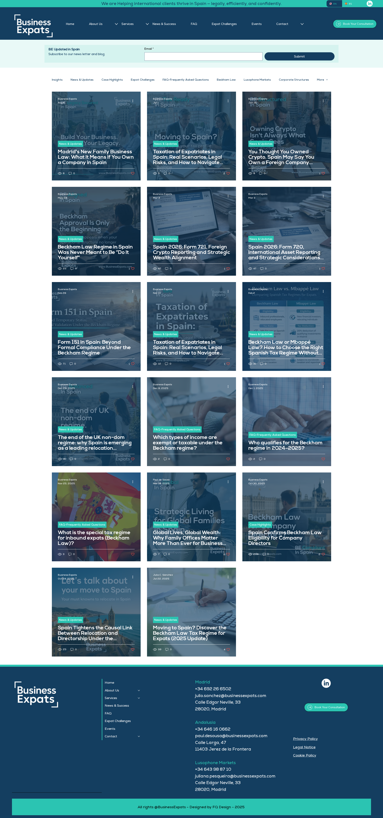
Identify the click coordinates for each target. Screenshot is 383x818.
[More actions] (134, 100)
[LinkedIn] (370, 4)
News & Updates (82, 79)
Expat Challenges (143, 79)
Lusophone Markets (257, 79)
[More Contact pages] (302, 24)
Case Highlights (112, 79)
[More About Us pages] (116, 24)
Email (149, 49)
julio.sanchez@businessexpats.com (230, 695)
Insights (57, 79)
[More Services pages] (147, 24)
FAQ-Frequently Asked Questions (186, 79)
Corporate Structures (294, 79)
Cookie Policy (304, 755)
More (320, 79)
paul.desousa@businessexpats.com (231, 735)
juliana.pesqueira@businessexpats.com (235, 776)
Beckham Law (226, 79)
